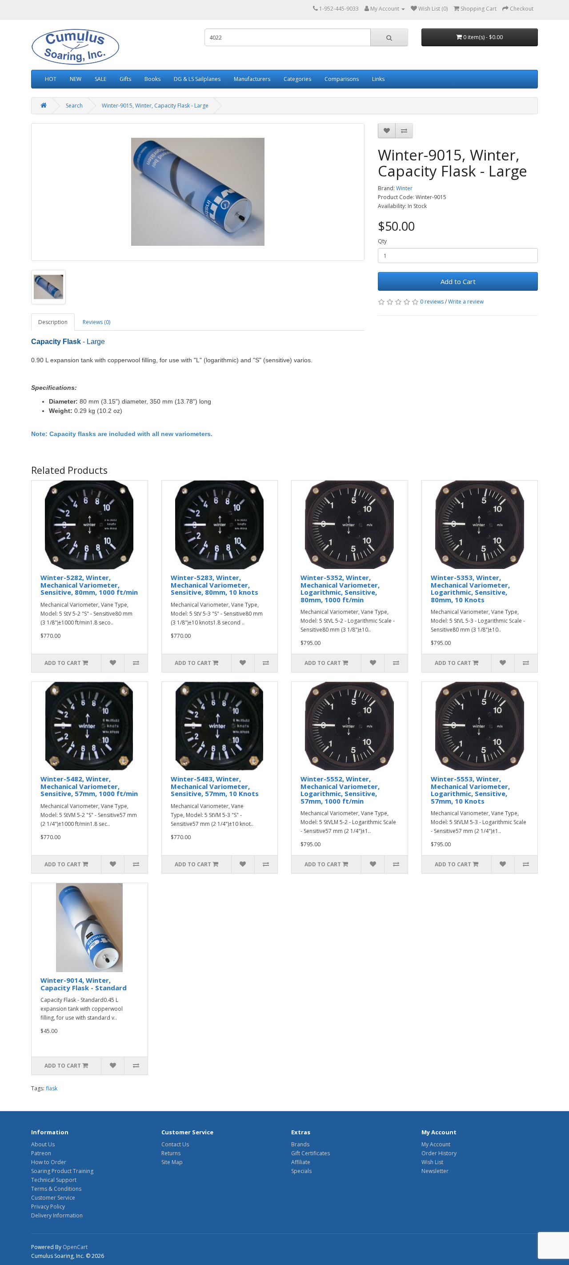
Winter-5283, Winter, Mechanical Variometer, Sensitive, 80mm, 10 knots (214, 584)
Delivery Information (57, 1215)
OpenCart (75, 1247)
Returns (170, 1153)
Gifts (125, 79)
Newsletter (435, 1171)
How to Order (48, 1162)
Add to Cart (458, 281)
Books (152, 79)
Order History (439, 1153)
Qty (382, 241)
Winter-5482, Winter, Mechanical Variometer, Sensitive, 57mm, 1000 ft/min (89, 786)
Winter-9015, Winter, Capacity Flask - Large (155, 105)
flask (51, 1088)
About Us (43, 1144)
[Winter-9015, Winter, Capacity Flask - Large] (198, 192)
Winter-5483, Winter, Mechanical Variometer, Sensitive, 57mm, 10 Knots (215, 786)
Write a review (466, 301)
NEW (75, 79)
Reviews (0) (96, 322)
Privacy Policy (48, 1206)
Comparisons (342, 79)
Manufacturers (252, 79)
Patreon (41, 1153)
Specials (301, 1171)
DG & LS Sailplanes (197, 79)
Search (74, 105)
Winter (404, 188)
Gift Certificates (310, 1153)
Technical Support (53, 1180)
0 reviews (432, 301)
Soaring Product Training (62, 1171)
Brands (300, 1144)
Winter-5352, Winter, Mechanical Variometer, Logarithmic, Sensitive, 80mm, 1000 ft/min (340, 588)
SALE (100, 79)
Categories (297, 79)
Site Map (172, 1162)
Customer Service (53, 1197)
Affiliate (300, 1162)
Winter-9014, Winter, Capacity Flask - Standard (83, 984)
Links (378, 79)
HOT (50, 79)
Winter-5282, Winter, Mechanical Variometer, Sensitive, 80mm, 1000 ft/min (89, 584)
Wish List (432, 1162)
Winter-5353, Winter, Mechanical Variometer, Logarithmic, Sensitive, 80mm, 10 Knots (470, 588)
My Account (435, 1144)
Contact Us (175, 1144)
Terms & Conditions (56, 1189)
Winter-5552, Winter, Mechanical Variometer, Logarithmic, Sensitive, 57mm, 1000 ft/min (340, 789)
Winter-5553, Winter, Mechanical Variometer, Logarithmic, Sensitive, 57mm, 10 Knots (470, 789)
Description (53, 322)
